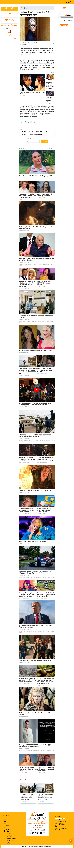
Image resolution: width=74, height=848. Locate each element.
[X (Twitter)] (52, 26)
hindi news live (25, 134)
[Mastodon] (44, 833)
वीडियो (5, 823)
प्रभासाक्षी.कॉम (30, 818)
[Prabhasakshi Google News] (53, 43)
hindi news (24, 131)
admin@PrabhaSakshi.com (26, 42)
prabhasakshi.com (37, 827)
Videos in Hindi (35, 823)
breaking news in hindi (36, 134)
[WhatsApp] (52, 29)
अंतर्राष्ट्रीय (26, 8)
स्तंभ (64, 8)
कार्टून (5, 827)
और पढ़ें (14, 38)
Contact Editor (59, 830)
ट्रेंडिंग (9, 14)
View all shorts (68, 20)
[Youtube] (41, 833)
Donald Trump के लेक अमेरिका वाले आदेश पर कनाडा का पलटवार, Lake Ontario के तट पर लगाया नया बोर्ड (45, 797)
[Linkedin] (36, 833)
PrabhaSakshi (31, 131)
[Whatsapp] (31, 123)
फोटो (5, 822)
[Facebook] (52, 23)
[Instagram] (38, 833)
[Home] (21, 8)
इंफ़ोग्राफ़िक (6, 825)
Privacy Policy (11, 840)
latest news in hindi (41, 131)
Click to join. (36, 126)
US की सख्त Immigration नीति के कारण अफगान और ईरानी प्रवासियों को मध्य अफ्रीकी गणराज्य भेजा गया (28, 797)
